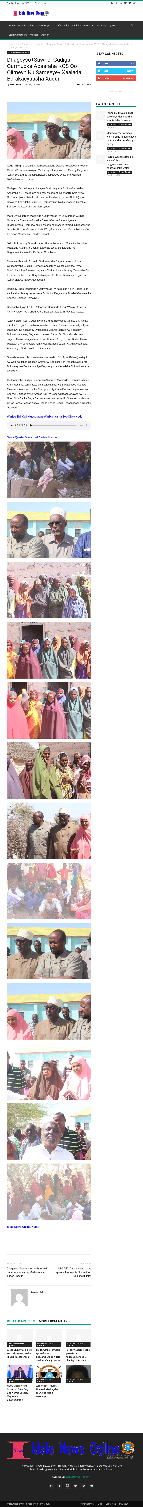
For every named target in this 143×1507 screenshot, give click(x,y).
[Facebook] (117, 3)
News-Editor (16, 84)
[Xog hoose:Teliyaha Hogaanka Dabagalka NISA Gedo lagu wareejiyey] (49, 1374)
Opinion (45, 34)
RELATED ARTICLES (21, 1321)
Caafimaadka (62, 25)
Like (132, 63)
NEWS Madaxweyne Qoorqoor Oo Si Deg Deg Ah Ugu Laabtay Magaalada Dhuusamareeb (17, 1392)
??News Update (26, 25)
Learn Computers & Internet (23, 34)
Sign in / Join (40, 3)
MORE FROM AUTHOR (54, 1321)
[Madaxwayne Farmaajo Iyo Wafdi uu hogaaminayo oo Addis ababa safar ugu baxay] (49, 1338)
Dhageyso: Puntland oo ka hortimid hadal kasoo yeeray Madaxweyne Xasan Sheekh (27, 1272)
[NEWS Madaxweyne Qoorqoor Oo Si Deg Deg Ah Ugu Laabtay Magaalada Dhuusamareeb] (20, 1374)
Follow (129, 71)
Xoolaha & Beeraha (82, 25)
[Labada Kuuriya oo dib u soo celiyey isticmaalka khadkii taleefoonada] (20, 1338)
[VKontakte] (134, 3)
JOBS (112, 25)
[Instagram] (121, 3)
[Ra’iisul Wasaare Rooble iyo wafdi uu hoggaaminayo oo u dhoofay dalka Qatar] (78, 1338)
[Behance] (112, 3)
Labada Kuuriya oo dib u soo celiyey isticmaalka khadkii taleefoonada (19, 1353)
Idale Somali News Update (29, 44)
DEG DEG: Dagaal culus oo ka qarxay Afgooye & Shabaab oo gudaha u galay (73, 1272)
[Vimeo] (130, 3)
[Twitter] (125, 3)
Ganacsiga (101, 25)
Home (12, 25)
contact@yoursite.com (78, 1476)
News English (44, 25)
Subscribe (128, 78)
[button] (132, 25)
